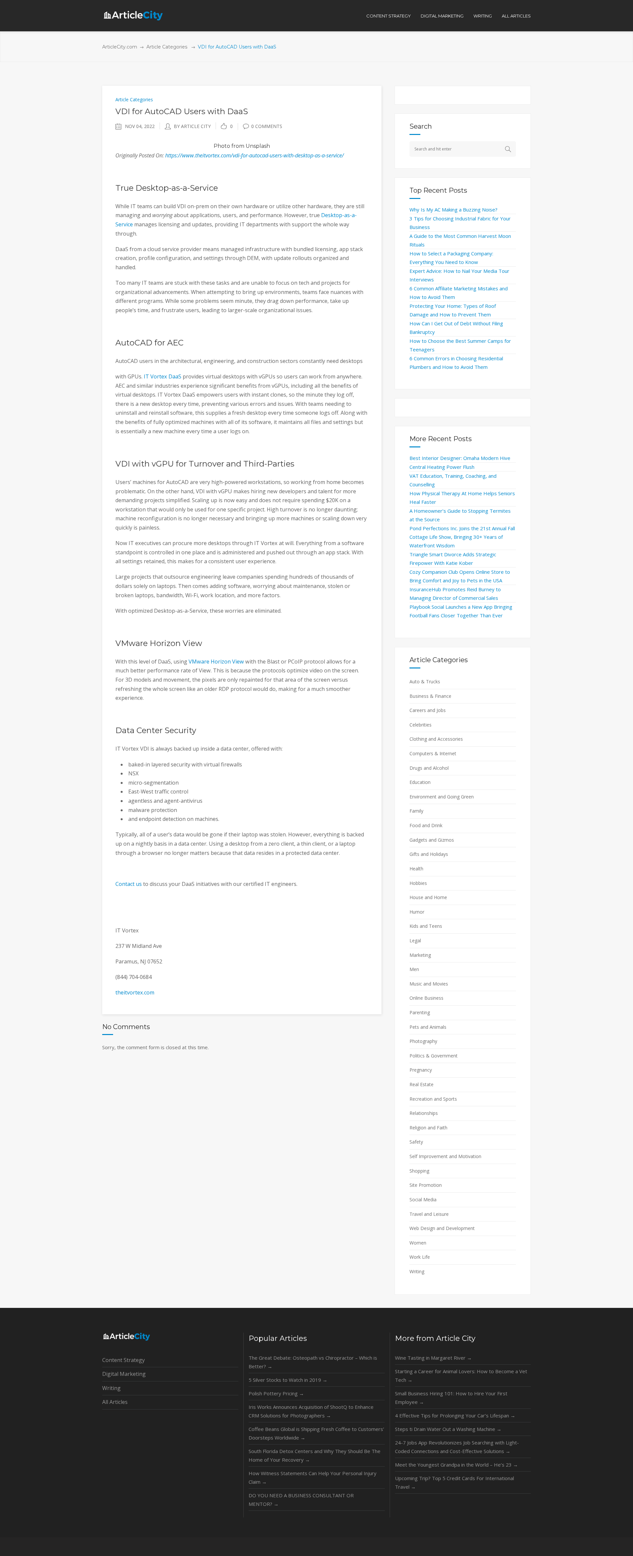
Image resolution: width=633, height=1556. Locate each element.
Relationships (423, 1113)
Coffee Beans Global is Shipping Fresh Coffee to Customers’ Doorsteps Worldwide (316, 1433)
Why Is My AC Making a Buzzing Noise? (453, 209)
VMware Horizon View (216, 661)
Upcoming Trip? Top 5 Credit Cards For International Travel (454, 1482)
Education (420, 782)
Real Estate (421, 1084)
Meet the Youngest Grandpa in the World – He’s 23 (456, 1464)
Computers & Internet (432, 753)
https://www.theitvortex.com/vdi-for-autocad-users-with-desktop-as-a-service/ (254, 155)
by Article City (192, 126)
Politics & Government (433, 1056)
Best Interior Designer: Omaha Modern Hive (459, 458)
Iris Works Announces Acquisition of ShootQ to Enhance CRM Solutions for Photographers (311, 1411)
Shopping (419, 1171)
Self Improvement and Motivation (445, 1156)
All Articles (115, 1402)
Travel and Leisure (429, 1214)
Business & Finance (430, 696)
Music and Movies (428, 984)
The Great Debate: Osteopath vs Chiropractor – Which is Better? (313, 1362)
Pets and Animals (427, 1027)
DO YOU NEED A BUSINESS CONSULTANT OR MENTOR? (301, 1499)
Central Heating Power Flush (441, 467)
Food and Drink (425, 825)
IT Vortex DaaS (162, 376)
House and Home (428, 897)
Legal (415, 940)
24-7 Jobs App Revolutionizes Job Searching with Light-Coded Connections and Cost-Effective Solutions (457, 1446)
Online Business (426, 998)
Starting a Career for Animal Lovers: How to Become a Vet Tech (461, 1375)
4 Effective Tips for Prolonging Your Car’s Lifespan (455, 1415)
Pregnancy (420, 1070)
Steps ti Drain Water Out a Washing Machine (448, 1429)
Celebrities (420, 725)
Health (416, 868)
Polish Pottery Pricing (276, 1393)
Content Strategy (123, 1360)
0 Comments (266, 126)
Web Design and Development (442, 1228)
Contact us (128, 884)
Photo (222, 146)
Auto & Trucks (424, 681)
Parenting (419, 1012)
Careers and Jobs (427, 710)
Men (414, 969)
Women (417, 1243)
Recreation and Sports (433, 1099)
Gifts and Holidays (428, 854)
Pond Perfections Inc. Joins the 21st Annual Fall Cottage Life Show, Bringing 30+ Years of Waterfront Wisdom (462, 537)
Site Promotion (425, 1185)
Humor (416, 912)
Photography (423, 1041)
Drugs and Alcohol (429, 768)
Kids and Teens (425, 926)
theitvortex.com (134, 992)
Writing (416, 1271)
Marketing (420, 955)
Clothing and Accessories (436, 739)
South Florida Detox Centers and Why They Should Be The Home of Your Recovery (314, 1455)
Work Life (419, 1257)
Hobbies (418, 883)
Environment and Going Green (441, 797)
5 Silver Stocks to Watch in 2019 (288, 1380)
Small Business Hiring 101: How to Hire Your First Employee (451, 1397)
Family (416, 811)
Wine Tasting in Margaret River (433, 1357)
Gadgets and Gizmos (431, 840)
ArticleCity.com (119, 47)
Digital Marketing (124, 1374)
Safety (416, 1142)
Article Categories (166, 47)
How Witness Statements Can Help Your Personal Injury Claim (313, 1477)
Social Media (423, 1199)
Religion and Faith (428, 1127)
